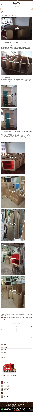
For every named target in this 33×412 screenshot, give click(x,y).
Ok (14, 410)
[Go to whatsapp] (2, 409)
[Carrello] (31, 4)
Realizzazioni (17, 402)
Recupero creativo (26, 402)
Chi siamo (7, 402)
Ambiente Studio (3, 355)
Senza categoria (3, 360)
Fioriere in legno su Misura (6, 329)
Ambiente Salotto (3, 352)
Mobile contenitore (20, 326)
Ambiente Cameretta (4, 347)
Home (5, 402)
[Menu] (1, 4)
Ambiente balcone (3, 344)
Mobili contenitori (25, 326)
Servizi (21, 402)
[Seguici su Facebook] (15, 0)
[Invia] (31, 9)
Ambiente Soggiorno (4, 354)
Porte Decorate (3, 359)
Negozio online (12, 402)
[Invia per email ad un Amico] (16, 323)
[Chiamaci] (17, 0)
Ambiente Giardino (4, 350)
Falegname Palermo (13, 15)
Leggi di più (17, 410)
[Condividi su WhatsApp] (13, 323)
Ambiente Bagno (3, 342)
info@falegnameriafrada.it (17, 406)
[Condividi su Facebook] (15, 323)
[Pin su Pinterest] (18, 323)
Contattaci (3, 317)
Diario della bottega (4, 11)
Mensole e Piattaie (3, 357)
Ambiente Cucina (3, 349)
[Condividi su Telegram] (19, 323)
